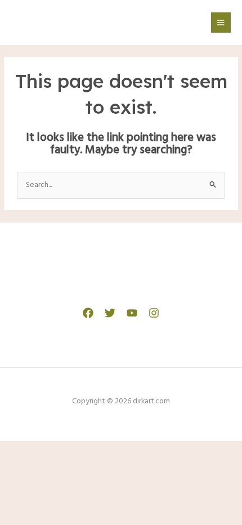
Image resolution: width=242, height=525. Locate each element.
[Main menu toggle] (221, 22)
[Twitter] (110, 313)
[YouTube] (132, 313)
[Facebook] (88, 313)
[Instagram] (154, 313)
